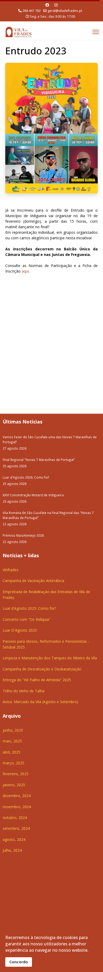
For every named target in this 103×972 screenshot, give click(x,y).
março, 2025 (13, 762)
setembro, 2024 (16, 828)
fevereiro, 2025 (16, 773)
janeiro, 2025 (14, 784)
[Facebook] (47, 4)
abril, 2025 (11, 752)
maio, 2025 (12, 741)
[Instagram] (56, 4)
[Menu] (95, 31)
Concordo (18, 961)
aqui (25, 271)
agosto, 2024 (14, 839)
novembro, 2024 (17, 806)
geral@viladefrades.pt (65, 10)
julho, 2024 (12, 850)
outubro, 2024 (15, 817)
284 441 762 (31, 10)
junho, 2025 (13, 730)
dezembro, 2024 (17, 795)
